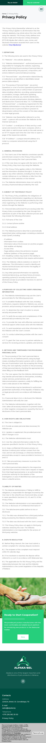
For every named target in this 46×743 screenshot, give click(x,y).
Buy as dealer (13, 2)
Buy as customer (33, 2)
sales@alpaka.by (9, 708)
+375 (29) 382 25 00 (10, 714)
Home (4, 14)
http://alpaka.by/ (15, 45)
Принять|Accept (38, 733)
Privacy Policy (8, 718)
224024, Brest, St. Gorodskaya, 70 (15, 702)
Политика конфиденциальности (11, 733)
